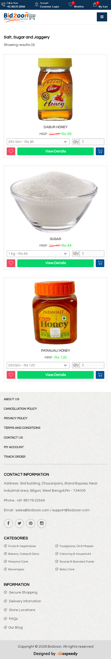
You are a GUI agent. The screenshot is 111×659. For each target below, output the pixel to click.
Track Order (15, 456)
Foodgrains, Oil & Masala (76, 546)
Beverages (16, 569)
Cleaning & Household (75, 554)
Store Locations (21, 610)
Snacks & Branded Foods (77, 561)
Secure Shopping (22, 592)
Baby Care (67, 569)
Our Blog (15, 627)
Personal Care (18, 561)
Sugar (55, 239)
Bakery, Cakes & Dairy (23, 554)
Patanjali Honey (55, 350)
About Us (11, 399)
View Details (55, 151)
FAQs (13, 619)
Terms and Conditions (22, 428)
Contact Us (13, 437)
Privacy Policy (15, 418)
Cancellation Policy (20, 408)
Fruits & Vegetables (22, 546)
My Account (14, 447)
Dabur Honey (56, 127)
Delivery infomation (24, 601)
